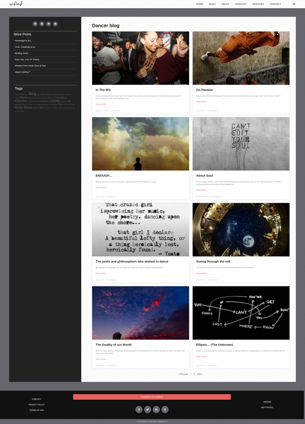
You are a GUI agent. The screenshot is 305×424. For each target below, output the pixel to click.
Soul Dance (66, 104)
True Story (66, 108)
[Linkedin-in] (156, 409)
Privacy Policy (36, 405)
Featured (59, 97)
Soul (61, 104)
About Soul (204, 175)
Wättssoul (267, 407)
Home (199, 4)
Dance (23, 97)
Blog (212, 4)
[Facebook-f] (138, 409)
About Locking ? (22, 72)
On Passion (204, 90)
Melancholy (18, 104)
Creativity (68, 94)
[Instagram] (165, 409)
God (65, 98)
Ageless (17, 94)
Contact (275, 4)
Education (39, 98)
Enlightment (51, 98)
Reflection (40, 104)
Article (22, 94)
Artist (26, 94)
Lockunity (63, 101)
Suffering (36, 108)
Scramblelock (54, 104)
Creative (61, 94)
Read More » (101, 104)
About (225, 4)
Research (46, 104)
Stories (73, 104)
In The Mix (30, 101)
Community (55, 94)
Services (258, 4)
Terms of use (36, 410)
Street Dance (23, 107)
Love (68, 101)
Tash (41, 108)
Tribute (60, 108)
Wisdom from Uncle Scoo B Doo (30, 66)
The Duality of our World (114, 344)
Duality (30, 98)
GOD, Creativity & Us (25, 47)
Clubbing (48, 94)
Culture (17, 98)
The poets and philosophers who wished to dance (132, 261)
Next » (200, 374)
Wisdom (17, 111)
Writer (267, 402)
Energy (45, 98)
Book (38, 94)
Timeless (54, 108)
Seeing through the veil (213, 261)
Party (34, 104)
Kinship (36, 101)
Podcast (241, 4)
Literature (43, 101)
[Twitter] (147, 409)
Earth (34, 98)
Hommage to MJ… (24, 40)
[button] (294, 4)
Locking (54, 100)
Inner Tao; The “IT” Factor (27, 59)
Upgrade (72, 108)
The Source (47, 108)
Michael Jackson (27, 104)
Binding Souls (21, 53)
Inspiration (21, 100)
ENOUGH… (104, 175)
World (22, 111)
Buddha (42, 94)
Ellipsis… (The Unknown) (214, 344)
